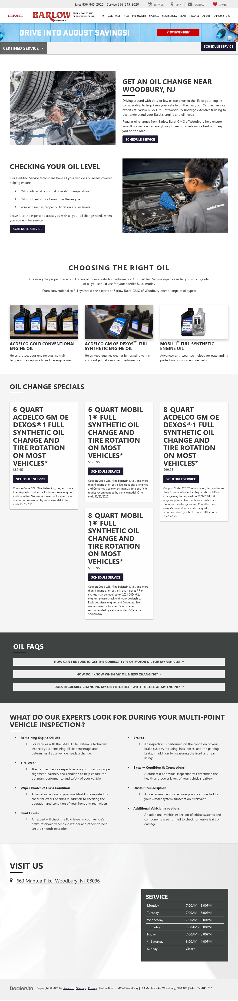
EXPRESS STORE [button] (222, 15)
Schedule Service (218, 46)
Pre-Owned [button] (139, 15)
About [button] (206, 15)
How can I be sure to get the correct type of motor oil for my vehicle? (118, 661)
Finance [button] (194, 15)
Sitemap (81, 988)
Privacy (92, 988)
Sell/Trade (114, 15)
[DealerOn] (21, 988)
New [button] (126, 15)
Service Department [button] (174, 15)
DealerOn (68, 988)
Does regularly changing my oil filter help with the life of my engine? (118, 687)
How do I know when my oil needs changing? (118, 674)
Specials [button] (154, 15)
